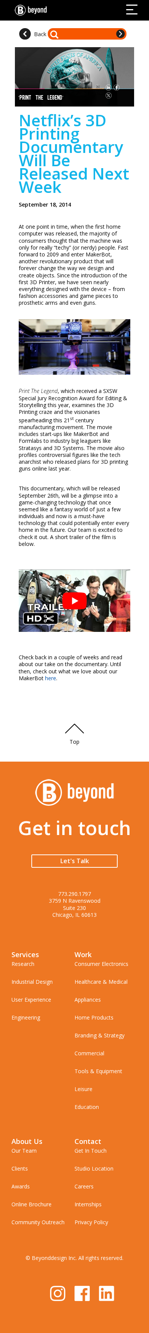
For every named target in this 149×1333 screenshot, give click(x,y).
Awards (20, 1186)
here (50, 678)
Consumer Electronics (101, 963)
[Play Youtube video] (74, 600)
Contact (87, 1141)
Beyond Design (32, 10)
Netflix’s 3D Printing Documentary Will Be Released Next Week (74, 153)
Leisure (83, 1089)
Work (83, 954)
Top (74, 741)
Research (22, 963)
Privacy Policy (91, 1222)
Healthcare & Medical (101, 981)
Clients (19, 1168)
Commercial (89, 1053)
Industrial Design (32, 981)
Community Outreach (38, 1222)
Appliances (87, 999)
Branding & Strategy (99, 1035)
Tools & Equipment (98, 1071)
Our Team (24, 1150)
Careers (84, 1186)
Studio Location (93, 1168)
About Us (26, 1141)
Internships (88, 1204)
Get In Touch (90, 1150)
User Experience (31, 999)
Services (25, 954)
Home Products (93, 1017)
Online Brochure (31, 1204)
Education (86, 1106)
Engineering (25, 1017)
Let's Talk (74, 861)
